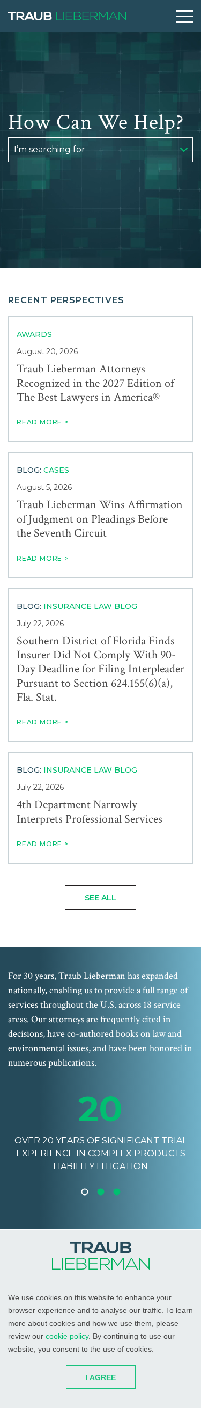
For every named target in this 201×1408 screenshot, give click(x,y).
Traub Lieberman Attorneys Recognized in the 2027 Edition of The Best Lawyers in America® (95, 383)
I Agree (101, 1377)
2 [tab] (100, 1191)
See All (100, 898)
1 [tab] (84, 1191)
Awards (34, 334)
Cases (56, 470)
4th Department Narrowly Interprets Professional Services (89, 812)
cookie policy (67, 1336)
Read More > (43, 422)
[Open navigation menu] (184, 16)
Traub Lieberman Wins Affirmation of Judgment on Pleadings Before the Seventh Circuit (100, 519)
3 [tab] (116, 1191)
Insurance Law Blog (90, 606)
